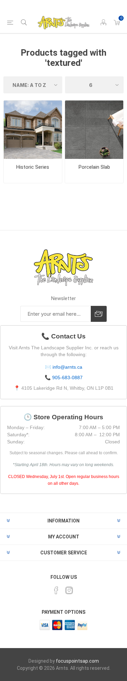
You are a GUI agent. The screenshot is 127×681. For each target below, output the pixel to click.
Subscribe (99, 314)
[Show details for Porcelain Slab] (94, 129)
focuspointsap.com (77, 661)
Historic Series (32, 167)
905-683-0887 (67, 377)
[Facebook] (56, 590)
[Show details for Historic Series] (33, 129)
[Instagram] (69, 590)
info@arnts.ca (67, 367)
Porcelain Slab (94, 167)
